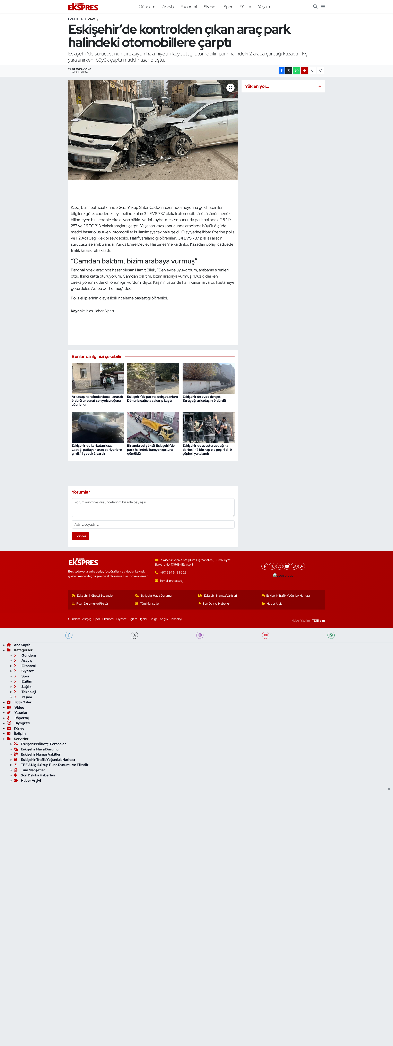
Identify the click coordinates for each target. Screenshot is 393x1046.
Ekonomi (189, 6)
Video (19, 707)
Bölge (154, 619)
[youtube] (265, 635)
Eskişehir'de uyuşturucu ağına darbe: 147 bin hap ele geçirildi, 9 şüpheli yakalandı (207, 449)
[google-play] (283, 575)
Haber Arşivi (275, 604)
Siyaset (210, 6)
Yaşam (264, 6)
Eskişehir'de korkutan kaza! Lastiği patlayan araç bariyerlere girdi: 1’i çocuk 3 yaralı (97, 449)
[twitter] (134, 635)
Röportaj (21, 718)
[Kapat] (390, 789)
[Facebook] (264, 566)
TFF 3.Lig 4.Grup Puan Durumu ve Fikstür (54, 765)
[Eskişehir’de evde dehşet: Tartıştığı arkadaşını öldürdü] (209, 378)
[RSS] (301, 566)
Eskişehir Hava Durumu (156, 596)
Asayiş (168, 6)
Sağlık (164, 619)
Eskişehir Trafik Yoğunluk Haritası (288, 596)
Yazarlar (20, 712)
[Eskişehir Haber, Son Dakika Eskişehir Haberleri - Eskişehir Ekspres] (83, 7)
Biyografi (22, 723)
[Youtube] (286, 566)
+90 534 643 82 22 (173, 572)
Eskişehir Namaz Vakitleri (220, 596)
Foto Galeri (23, 702)
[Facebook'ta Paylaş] (282, 70)
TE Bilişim (318, 621)
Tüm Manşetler (150, 604)
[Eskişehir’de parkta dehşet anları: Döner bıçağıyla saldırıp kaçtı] (153, 378)
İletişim (20, 733)
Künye (19, 728)
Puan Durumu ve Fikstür (92, 604)
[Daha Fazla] (304, 70)
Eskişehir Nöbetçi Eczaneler (95, 596)
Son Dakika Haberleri (216, 604)
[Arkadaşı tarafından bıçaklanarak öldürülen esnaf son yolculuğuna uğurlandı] (98, 378)
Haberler (75, 19)
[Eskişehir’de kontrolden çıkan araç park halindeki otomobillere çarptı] (153, 130)
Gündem (147, 6)
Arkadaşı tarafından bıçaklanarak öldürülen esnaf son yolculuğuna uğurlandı (97, 401)
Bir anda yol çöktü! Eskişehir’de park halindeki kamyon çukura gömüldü (151, 449)
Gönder (80, 536)
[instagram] (199, 635)
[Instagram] (279, 566)
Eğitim (245, 6)
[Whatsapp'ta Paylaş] (296, 70)
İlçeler (143, 619)
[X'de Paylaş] (288, 70)
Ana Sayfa (22, 645)
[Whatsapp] (294, 566)
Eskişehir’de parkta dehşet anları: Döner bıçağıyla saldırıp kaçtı (152, 399)
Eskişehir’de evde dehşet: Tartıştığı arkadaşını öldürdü (204, 399)
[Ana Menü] (323, 6)
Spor (228, 6)
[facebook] (68, 635)
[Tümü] (319, 86)
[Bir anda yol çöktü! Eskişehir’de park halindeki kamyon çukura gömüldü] (153, 427)
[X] (272, 566)
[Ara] (315, 6)
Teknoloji (176, 619)
